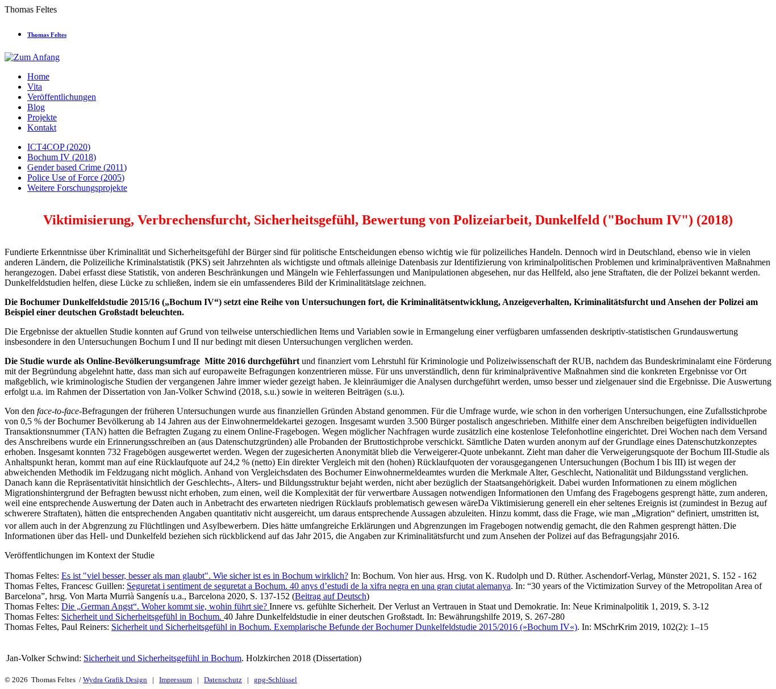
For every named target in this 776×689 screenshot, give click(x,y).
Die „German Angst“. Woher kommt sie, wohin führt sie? (165, 606)
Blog (36, 107)
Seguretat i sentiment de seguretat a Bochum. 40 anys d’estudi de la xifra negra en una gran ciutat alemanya (319, 586)
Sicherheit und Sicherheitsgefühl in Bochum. (142, 616)
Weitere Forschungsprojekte (77, 188)
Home (38, 76)
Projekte (42, 117)
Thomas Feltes (46, 34)
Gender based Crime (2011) (77, 167)
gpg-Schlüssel (275, 679)
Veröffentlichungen (61, 97)
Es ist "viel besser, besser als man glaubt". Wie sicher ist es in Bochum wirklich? (204, 576)
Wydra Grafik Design (115, 679)
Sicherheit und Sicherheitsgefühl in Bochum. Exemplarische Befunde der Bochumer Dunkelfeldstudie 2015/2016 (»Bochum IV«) (344, 627)
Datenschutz (223, 679)
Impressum (175, 679)
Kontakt (41, 127)
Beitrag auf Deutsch (330, 596)
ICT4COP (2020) (58, 147)
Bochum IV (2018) (61, 157)
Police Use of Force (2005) (75, 177)
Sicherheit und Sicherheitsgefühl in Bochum (162, 658)
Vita (34, 86)
